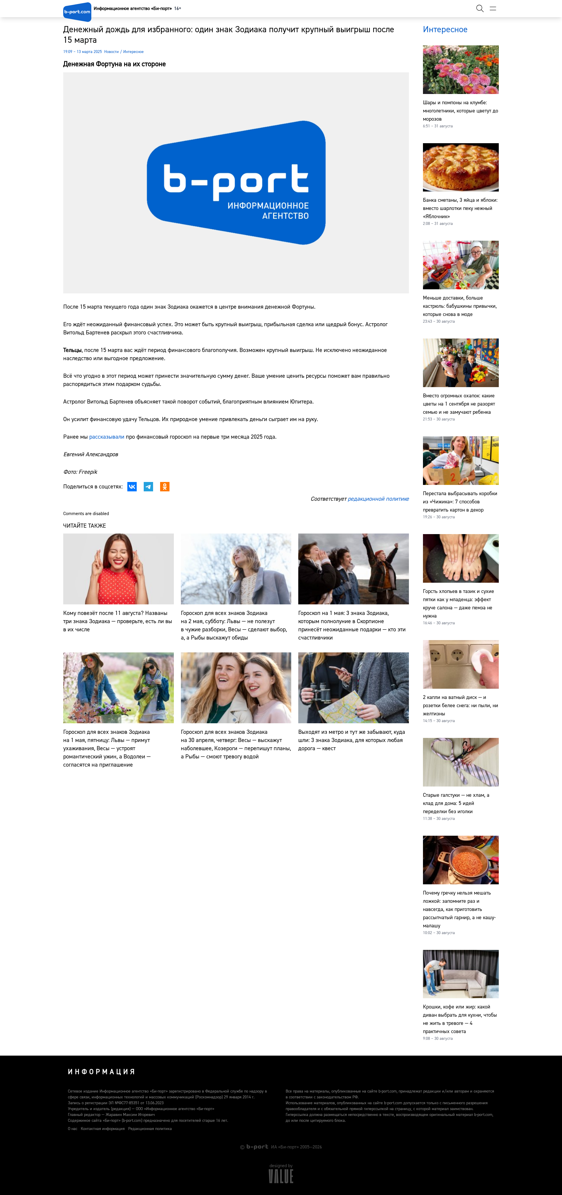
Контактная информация (103, 1128)
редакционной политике (378, 498)
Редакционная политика (150, 1128)
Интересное (133, 51)
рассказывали (106, 436)
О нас (72, 1128)
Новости (111, 51)
